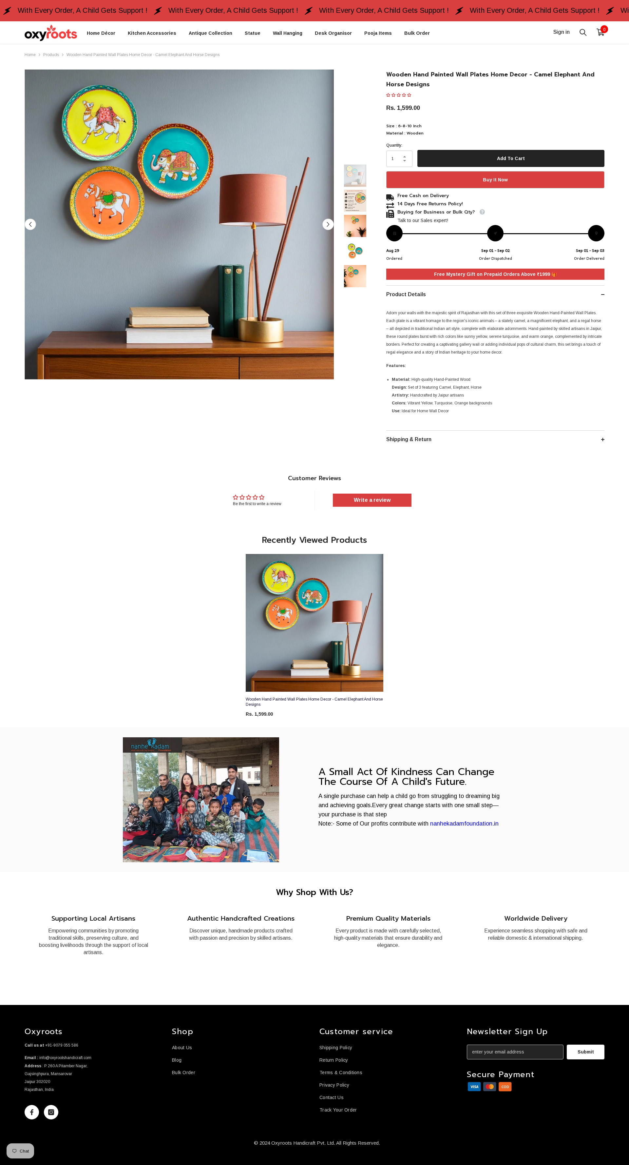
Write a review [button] (372, 500)
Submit (586, 1051)
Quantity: (394, 145)
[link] (201, 799)
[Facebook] (32, 1112)
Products (51, 54)
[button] (30, 224)
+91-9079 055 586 (61, 1045)
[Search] (583, 32)
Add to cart (511, 158)
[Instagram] (51, 1112)
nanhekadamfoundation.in (464, 823)
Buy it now (495, 179)
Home (30, 54)
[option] (179, 224)
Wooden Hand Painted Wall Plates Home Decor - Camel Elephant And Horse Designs (314, 702)
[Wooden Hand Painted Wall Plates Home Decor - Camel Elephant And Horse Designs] (314, 623)
